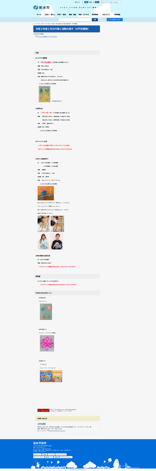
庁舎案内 (45, 454)
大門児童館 (42, 424)
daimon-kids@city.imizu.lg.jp (57, 431)
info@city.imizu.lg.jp (46, 448)
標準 (86, 2)
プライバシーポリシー (39, 457)
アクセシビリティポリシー (66, 457)
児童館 (52, 23)
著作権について (49, 457)
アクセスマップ (37, 454)
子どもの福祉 (47, 23)
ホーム (34, 23)
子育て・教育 (40, 23)
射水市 (41, 7)
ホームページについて (61, 454)
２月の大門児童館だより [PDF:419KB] (47, 36)
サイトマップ (51, 454)
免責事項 (56, 457)
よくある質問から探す (114, 19)
